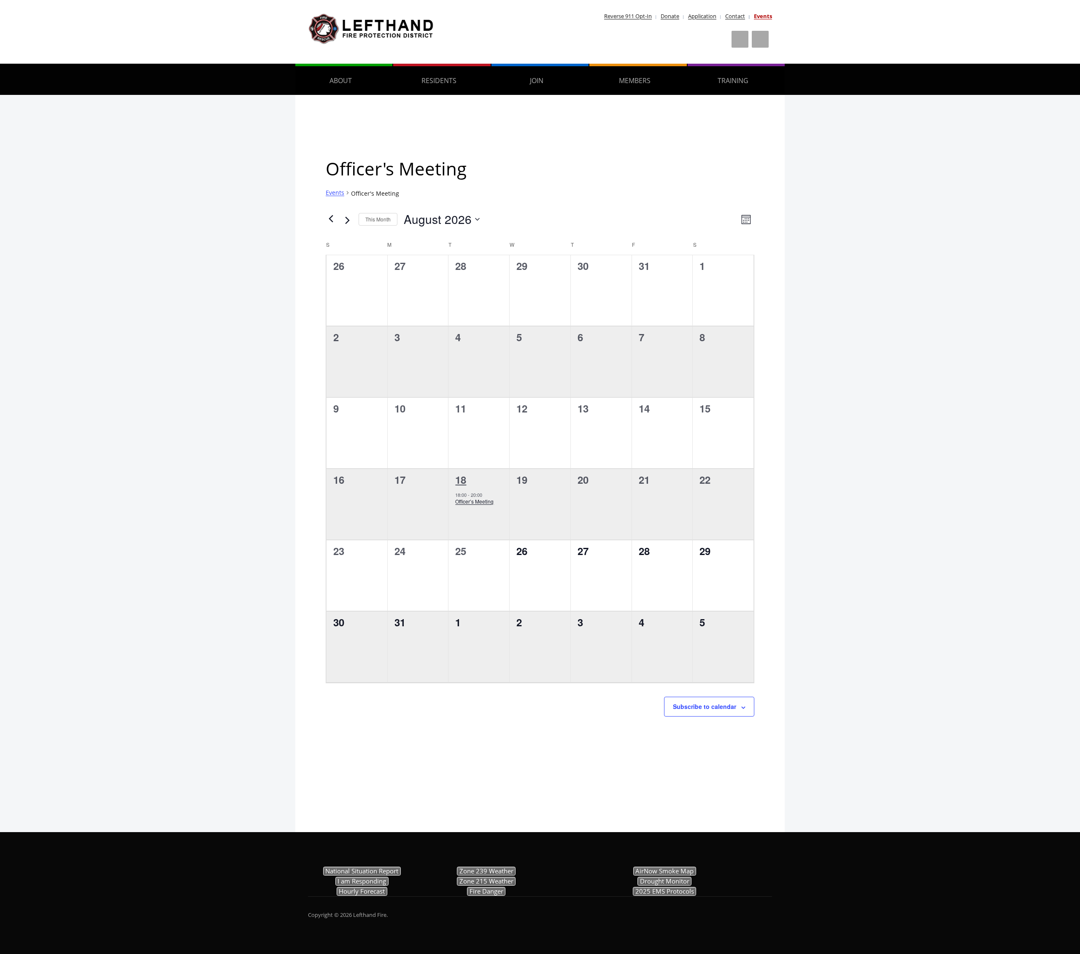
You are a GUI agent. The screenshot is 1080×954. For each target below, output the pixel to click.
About (340, 80)
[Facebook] (740, 39)
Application (702, 16)
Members (635, 80)
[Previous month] (331, 218)
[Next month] (347, 220)
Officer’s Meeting (474, 501)
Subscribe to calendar (704, 706)
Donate (670, 16)
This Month (378, 219)
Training (733, 80)
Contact (735, 16)
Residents (438, 80)
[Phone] (760, 39)
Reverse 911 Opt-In (628, 16)
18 (460, 479)
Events (763, 16)
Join (536, 80)
